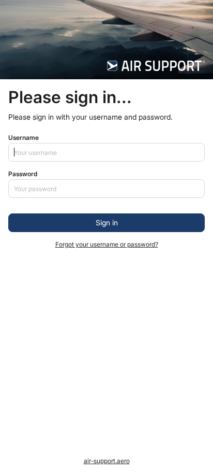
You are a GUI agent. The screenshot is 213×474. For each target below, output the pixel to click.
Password (22, 174)
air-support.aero (107, 461)
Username (23, 137)
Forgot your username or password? (106, 244)
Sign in (107, 222)
